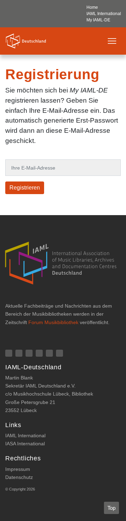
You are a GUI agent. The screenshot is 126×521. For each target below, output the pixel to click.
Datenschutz (19, 477)
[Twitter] (49, 353)
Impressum (17, 469)
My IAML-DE (98, 20)
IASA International (25, 443)
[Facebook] (8, 353)
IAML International (103, 13)
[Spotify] (39, 353)
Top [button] (111, 508)
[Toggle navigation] (112, 41)
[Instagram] (29, 353)
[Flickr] (18, 353)
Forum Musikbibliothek (53, 322)
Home (92, 7)
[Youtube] (59, 353)
